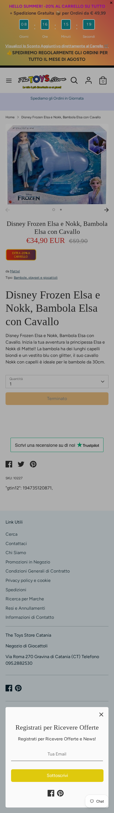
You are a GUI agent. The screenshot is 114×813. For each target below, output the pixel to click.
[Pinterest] (60, 793)
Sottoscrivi (57, 775)
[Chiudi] (101, 714)
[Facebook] (51, 793)
